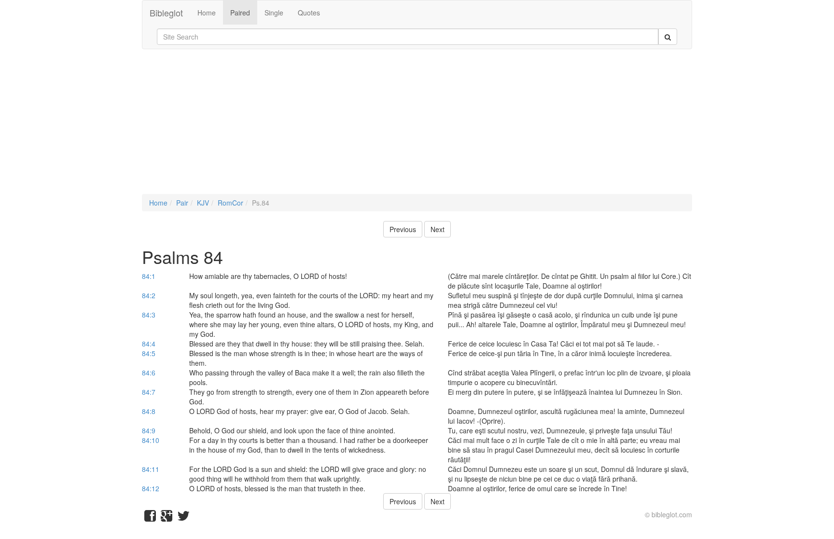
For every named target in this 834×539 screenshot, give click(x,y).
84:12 (150, 488)
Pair (182, 202)
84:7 (148, 392)
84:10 (150, 440)
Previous (402, 229)
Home (206, 12)
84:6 (148, 372)
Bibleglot (166, 12)
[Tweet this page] (183, 518)
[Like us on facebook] (150, 518)
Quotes (309, 12)
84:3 (148, 314)
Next (438, 229)
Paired (240, 12)
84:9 (148, 430)
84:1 (148, 276)
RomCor (230, 202)
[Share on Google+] (166, 518)
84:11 (150, 469)
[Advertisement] (417, 126)
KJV (203, 202)
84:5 (148, 353)
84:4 (148, 343)
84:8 (148, 411)
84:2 (148, 295)
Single (273, 12)
